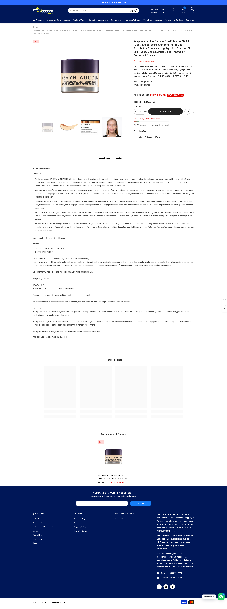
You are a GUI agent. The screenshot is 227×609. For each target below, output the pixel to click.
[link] (60, 411)
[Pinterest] (172, 586)
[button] (33, 127)
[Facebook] (159, 586)
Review (119, 158)
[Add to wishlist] (187, 112)
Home (35, 27)
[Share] (192, 112)
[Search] (103, 10)
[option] (92, 2)
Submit (141, 503)
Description (104, 158)
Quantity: (137, 106)
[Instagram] (165, 586)
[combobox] (100, 10)
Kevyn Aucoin (146, 81)
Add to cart (165, 111)
